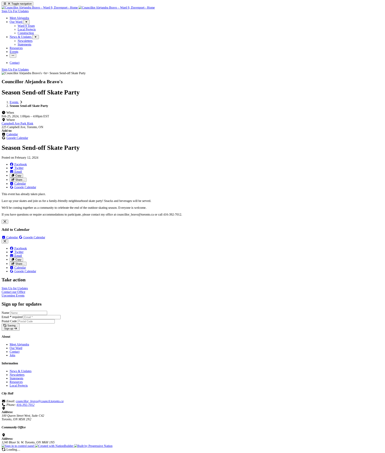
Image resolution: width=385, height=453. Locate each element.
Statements (16, 378)
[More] (26, 22)
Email (12, 317)
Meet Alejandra (19, 344)
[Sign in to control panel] (18, 446)
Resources (16, 382)
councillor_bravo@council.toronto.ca (40, 401)
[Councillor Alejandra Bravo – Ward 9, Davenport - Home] (78, 7)
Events (14, 102)
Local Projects (19, 385)
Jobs (12, 355)
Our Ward (16, 348)
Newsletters (17, 374)
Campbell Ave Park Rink (17, 123)
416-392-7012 (25, 404)
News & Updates (20, 371)
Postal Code (9, 321)
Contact (14, 351)
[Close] (5, 222)
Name (5, 312)
